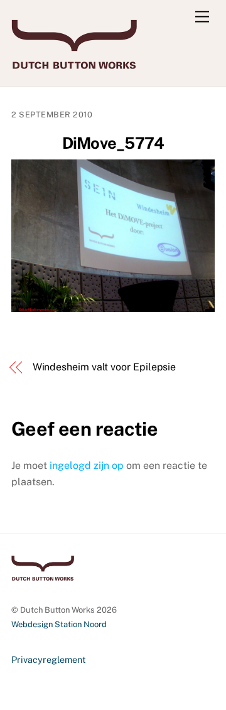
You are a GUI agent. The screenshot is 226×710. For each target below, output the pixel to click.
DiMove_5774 (113, 143)
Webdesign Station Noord (59, 624)
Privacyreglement (48, 659)
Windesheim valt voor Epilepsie (104, 367)
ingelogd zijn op (87, 465)
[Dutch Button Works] (74, 63)
